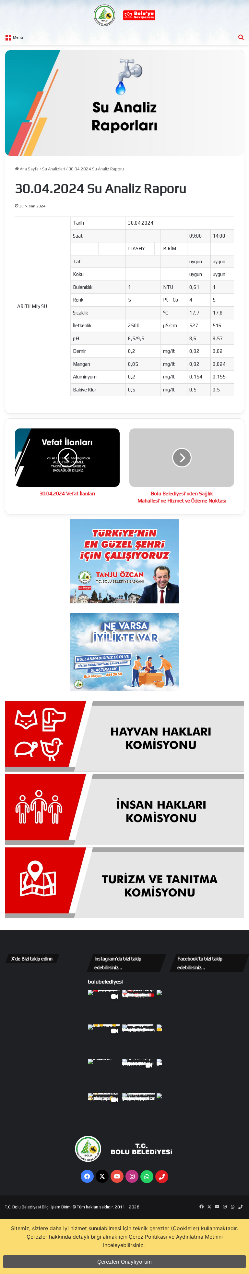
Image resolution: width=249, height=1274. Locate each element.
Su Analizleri (53, 169)
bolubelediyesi (105, 981)
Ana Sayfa (29, 169)
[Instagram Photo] (138, 1006)
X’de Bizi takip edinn (32, 958)
